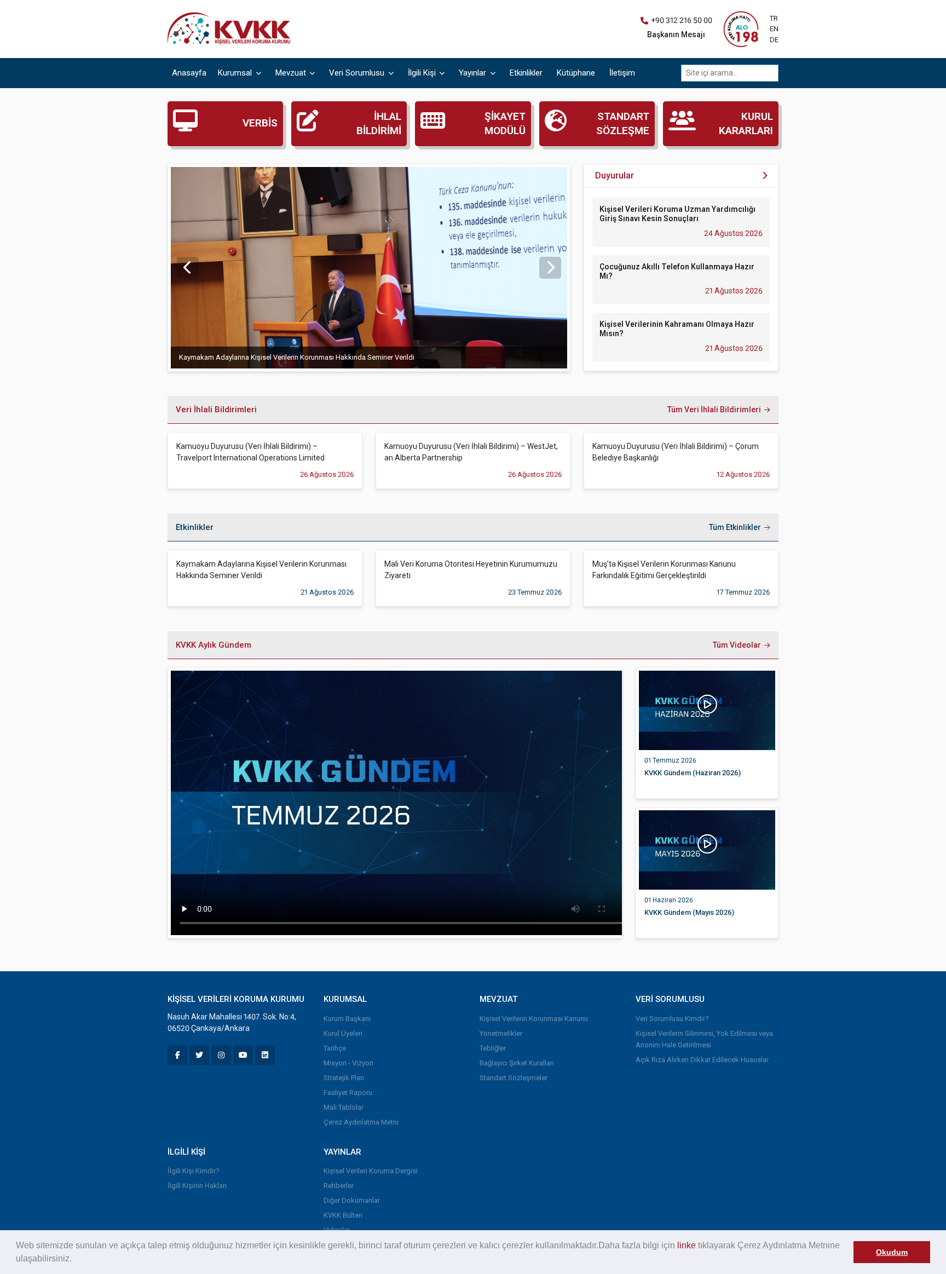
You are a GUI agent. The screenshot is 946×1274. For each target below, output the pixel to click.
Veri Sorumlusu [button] (358, 73)
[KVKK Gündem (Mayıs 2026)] (707, 849)
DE (774, 40)
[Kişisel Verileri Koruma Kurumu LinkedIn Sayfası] (265, 1055)
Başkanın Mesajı (676, 34)
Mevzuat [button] (291, 73)
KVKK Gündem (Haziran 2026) (692, 773)
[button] (75, 1259)
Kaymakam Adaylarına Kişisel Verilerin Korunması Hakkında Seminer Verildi (296, 357)
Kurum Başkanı (347, 1018)
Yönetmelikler (501, 1033)
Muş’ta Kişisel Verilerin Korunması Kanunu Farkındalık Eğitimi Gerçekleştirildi (664, 570)
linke (686, 1245)
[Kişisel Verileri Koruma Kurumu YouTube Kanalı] (243, 1055)
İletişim (622, 73)
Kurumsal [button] (236, 73)
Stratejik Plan (344, 1078)
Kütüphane (576, 73)
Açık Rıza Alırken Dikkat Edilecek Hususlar (702, 1060)
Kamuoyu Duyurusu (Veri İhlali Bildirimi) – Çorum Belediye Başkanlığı (675, 452)
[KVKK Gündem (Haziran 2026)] (707, 709)
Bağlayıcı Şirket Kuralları (517, 1063)
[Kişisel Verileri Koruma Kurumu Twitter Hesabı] (199, 1055)
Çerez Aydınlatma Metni (361, 1122)
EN (774, 29)
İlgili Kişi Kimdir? (194, 1171)
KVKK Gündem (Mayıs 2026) (689, 912)
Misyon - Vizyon (348, 1063)
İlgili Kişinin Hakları (197, 1185)
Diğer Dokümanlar (352, 1200)
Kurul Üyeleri (343, 1033)
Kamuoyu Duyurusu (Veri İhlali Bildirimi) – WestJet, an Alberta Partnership (471, 452)
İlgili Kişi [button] (423, 73)
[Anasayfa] (232, 28)
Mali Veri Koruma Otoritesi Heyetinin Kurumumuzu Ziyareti (470, 570)
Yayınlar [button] (473, 73)
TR (774, 18)
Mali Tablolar (344, 1107)
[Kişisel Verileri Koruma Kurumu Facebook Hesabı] (177, 1055)
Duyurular (614, 175)
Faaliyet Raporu (348, 1092)
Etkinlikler (526, 73)
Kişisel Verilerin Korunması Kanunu (534, 1018)
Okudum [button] (892, 1252)
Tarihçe (335, 1048)
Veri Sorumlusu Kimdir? (672, 1018)
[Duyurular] (764, 176)
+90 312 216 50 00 (681, 20)
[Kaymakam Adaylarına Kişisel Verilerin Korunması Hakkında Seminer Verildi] (369, 267)
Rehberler (339, 1185)
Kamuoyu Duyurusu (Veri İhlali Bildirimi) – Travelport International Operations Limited (250, 452)
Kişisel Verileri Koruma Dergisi (371, 1171)
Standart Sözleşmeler (513, 1078)
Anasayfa (189, 73)
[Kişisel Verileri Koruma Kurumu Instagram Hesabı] (221, 1055)
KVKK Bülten (343, 1215)
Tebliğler (493, 1048)
